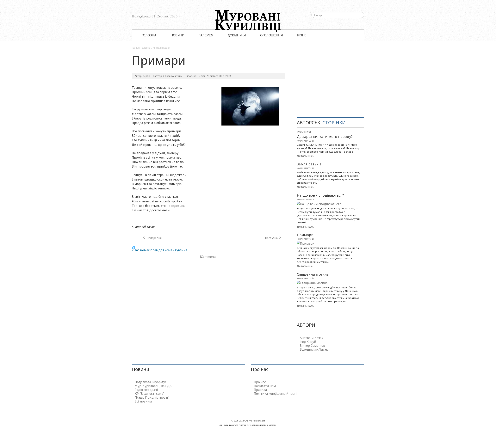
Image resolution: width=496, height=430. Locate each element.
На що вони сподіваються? (320, 195)
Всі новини (143, 401)
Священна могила (313, 274)
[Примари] (250, 107)
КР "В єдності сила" (149, 393)
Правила (260, 390)
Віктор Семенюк (306, 199)
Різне (302, 35)
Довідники (237, 35)
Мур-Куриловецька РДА (153, 386)
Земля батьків (309, 164)
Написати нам (265, 386)
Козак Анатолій (173, 76)
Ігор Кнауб (308, 342)
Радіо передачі (146, 390)
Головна (148, 35)
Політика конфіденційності (275, 393)
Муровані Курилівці (248, 16)
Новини (177, 35)
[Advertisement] (330, 82)
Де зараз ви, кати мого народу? (325, 136)
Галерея (206, 35)
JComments (208, 257)
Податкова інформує (150, 382)
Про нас (260, 382)
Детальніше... (305, 156)
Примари (158, 60)
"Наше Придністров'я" (152, 397)
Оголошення (271, 35)
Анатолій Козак (161, 47)
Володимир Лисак (314, 349)
